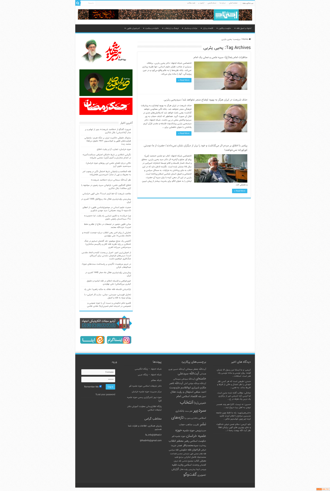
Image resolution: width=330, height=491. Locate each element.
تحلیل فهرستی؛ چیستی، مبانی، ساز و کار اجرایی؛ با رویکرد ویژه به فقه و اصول (107, 296)
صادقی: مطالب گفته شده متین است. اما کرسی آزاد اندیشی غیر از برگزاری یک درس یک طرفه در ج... (234, 396)
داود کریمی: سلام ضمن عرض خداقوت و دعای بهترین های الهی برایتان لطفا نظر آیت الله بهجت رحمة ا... (233, 427)
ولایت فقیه (177, 465)
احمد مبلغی (200, 392)
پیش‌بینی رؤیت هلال (187, 469)
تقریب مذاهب (192, 424)
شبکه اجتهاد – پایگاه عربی (150, 374)
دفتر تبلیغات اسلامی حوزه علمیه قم (145, 386)
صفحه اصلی (233, 3)
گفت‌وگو (190, 474)
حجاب (182, 425)
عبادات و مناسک (190, 28)
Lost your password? (105, 394)
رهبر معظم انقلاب (179, 441)
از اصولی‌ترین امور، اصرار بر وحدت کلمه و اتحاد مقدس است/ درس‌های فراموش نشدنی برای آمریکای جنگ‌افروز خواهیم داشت (106, 256)
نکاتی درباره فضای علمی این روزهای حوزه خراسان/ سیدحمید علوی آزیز (108, 164)
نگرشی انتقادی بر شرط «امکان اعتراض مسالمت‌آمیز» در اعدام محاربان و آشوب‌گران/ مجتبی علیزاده (107, 156)
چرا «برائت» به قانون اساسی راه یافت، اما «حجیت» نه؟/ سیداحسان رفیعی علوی (107, 217)
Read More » (183, 80)
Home (245, 39)
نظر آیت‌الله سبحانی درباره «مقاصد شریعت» (111, 180)
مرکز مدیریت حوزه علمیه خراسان (147, 391)
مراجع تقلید (178, 457)
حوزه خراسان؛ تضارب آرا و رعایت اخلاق (114, 149)
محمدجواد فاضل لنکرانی (195, 457)
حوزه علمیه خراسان (190, 433)
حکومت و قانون (225, 28)
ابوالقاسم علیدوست (180, 388)
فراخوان (196, 450)
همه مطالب (191, 3)
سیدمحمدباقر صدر (187, 445)
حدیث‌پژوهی (200, 430)
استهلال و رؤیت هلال (181, 392)
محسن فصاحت (176, 453)
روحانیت (202, 445)
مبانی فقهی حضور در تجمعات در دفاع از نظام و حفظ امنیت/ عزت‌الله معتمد (107, 226)
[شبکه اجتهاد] (165, 15)
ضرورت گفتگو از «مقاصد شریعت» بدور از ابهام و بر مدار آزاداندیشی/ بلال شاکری (108, 131)
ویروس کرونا (201, 469)
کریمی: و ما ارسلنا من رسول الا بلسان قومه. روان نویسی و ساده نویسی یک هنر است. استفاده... (234, 373)
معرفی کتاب (200, 461)
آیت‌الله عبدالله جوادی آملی (195, 383)
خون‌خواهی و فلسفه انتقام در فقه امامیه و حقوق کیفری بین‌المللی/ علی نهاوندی (109, 282)
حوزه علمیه (189, 430)
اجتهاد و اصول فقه (243, 28)
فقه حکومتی (185, 450)
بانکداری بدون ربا (191, 418)
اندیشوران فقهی (133, 28)
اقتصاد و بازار (208, 28)
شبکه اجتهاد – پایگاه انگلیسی (148, 369)
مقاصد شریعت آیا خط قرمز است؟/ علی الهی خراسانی (106, 193)
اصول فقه (202, 396)
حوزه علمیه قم (178, 436)
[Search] (77, 3)
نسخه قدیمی (212, 3)
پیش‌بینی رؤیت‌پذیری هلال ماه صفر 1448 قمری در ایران (108, 274)
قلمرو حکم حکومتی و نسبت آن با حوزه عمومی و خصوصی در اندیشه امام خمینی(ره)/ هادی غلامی (109, 304)
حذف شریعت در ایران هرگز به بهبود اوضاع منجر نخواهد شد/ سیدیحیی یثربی (205, 100)
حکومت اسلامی (198, 441)
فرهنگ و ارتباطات (171, 28)
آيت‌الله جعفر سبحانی (195, 369)
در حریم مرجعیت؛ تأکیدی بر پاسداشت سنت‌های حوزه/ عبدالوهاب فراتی (106, 265)
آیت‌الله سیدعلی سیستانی (184, 379)
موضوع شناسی (187, 461)
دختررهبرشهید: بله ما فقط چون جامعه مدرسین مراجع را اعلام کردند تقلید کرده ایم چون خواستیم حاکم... (233, 416)
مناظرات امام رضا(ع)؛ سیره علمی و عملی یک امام (220, 57)
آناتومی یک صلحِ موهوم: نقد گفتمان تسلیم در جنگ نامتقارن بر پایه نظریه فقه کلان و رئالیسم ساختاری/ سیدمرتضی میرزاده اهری (107, 244)
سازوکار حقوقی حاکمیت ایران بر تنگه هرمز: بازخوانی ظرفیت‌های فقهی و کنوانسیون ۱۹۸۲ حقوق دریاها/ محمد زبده (107, 141)
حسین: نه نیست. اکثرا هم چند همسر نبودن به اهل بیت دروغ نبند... (233, 406)
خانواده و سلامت (152, 28)
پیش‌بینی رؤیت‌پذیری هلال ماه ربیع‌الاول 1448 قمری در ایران (106, 200)
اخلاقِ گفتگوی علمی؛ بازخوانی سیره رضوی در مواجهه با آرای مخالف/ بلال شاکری (106, 187)
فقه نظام (202, 453)
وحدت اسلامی (191, 465)
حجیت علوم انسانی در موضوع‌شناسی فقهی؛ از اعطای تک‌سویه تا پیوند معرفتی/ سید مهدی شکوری (106, 209)
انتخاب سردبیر (193, 406)
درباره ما (223, 3)
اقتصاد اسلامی (189, 396)
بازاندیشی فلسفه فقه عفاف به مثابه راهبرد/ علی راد (107, 289)
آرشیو (202, 3)
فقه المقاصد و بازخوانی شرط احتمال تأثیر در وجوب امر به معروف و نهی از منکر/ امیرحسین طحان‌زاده (106, 173)
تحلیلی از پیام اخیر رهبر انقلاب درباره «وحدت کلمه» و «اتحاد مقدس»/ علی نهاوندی (106, 234)
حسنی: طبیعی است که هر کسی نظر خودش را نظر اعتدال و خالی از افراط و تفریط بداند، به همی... (234, 384)
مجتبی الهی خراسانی (191, 453)
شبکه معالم (156, 380)
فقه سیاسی (174, 450)
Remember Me (91, 387)
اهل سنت (188, 411)
